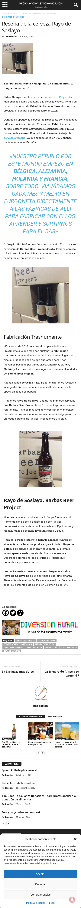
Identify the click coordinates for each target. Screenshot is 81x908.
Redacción (11, 36)
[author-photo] (40, 693)
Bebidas (6, 17)
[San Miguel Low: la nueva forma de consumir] (14, 731)
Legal (52, 903)
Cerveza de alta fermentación (18, 644)
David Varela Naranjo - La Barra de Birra (23, 647)
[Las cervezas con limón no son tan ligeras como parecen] (67, 731)
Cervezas (14, 13)
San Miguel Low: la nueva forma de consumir (11, 744)
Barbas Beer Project (55, 97)
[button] (75, 839)
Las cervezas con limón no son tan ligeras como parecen (66, 744)
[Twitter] (13, 613)
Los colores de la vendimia (19, 783)
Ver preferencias (41, 894)
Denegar (40, 884)
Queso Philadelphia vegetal (19, 770)
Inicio (4, 13)
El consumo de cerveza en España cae (39, 743)
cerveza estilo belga (44, 644)
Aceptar (40, 874)
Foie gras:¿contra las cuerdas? (21, 812)
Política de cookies (35, 903)
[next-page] (43, 753)
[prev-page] (38, 753)
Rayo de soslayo (69, 647)
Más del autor (55, 716)
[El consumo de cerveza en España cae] (40, 731)
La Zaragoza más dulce (18, 671)
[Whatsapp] (20, 613)
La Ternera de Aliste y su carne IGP (62, 673)
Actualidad (8, 739)
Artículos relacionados (30, 716)
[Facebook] (5, 613)
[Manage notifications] (72, 900)
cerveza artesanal (46, 641)
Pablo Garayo (51, 647)
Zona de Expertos (12, 651)
